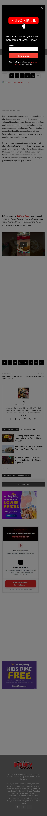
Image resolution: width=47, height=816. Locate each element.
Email (11, 45)
